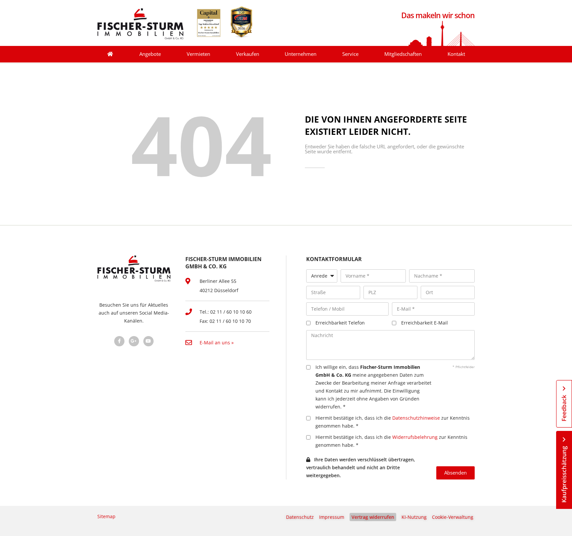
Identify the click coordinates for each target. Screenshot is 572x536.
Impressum (331, 517)
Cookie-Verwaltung (452, 517)
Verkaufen (247, 54)
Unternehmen (300, 54)
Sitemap (106, 516)
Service (350, 54)
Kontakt (456, 54)
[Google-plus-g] (134, 341)
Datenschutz (300, 517)
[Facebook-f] (119, 341)
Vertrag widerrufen (373, 517)
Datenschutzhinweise (416, 418)
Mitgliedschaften (403, 54)
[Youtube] (148, 341)
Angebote (150, 54)
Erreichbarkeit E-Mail (424, 323)
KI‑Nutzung (414, 517)
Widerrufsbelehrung (415, 437)
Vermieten (198, 54)
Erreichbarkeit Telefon (340, 323)
